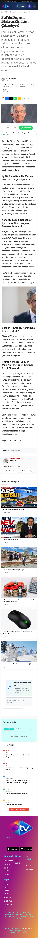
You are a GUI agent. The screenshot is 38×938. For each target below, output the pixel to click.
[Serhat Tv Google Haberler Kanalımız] (3, 98)
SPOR (6, 884)
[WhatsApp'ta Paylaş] (15, 98)
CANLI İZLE (8, 904)
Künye (6, 874)
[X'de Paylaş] (11, 98)
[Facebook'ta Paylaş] (7, 98)
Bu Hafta (19, 729)
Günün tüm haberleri (18, 809)
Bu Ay (29, 729)
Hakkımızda (8, 861)
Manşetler (29, 869)
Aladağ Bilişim (28, 928)
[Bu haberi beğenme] (15, 128)
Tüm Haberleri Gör (12, 471)
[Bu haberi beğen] (8, 127)
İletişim (7, 864)
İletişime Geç (28, 471)
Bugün (9, 729)
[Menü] (34, 6)
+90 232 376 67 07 (22, 933)
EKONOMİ (8, 901)
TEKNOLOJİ (8, 897)
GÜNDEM (7, 894)
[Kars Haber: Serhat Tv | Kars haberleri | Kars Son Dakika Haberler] (5, 6)
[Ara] (30, 6)
